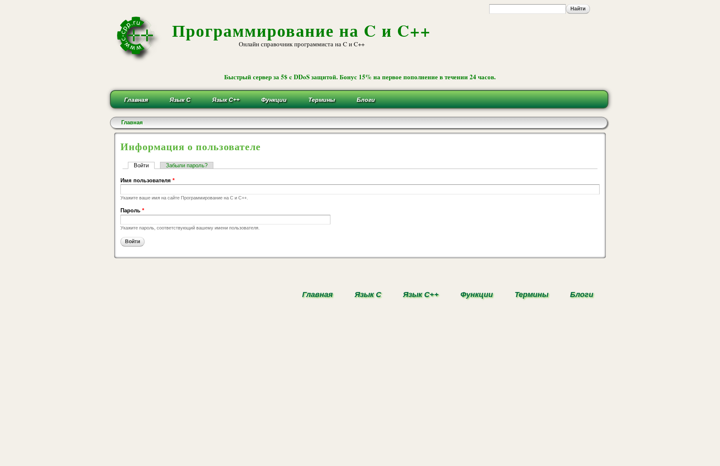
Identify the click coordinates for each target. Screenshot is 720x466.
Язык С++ (226, 99)
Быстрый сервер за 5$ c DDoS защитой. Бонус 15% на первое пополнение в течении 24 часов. (360, 76)
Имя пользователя (147, 180)
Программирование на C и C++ (301, 30)
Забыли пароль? (187, 165)
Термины (321, 99)
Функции (274, 99)
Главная (136, 99)
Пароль (132, 210)
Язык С (180, 99)
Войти (144, 165)
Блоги (366, 99)
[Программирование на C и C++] (139, 60)
